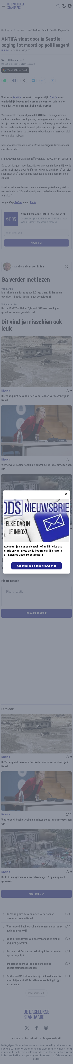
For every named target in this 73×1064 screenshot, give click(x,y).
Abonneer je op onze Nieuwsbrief (36, 565)
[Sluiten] (66, 494)
